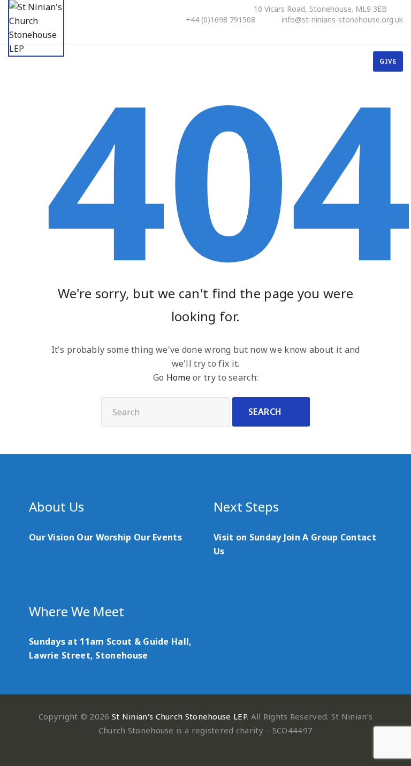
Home (178, 377)
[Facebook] (356, 33)
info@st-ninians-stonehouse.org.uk (342, 20)
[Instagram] (400, 33)
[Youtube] (385, 33)
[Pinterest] (371, 33)
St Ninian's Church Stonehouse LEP (179, 716)
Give (388, 61)
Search (265, 411)
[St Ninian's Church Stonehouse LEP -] (36, 28)
